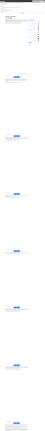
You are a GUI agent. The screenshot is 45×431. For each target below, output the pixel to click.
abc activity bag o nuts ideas (32, 34)
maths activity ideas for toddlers (33, 40)
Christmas (30, 44)
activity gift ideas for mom (32, 32)
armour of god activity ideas (32, 21)
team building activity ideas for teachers (32, 30)
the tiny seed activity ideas (32, 36)
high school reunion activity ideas (33, 38)
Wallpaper (30, 43)
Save (17, 307)
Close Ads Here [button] (2, 1)
